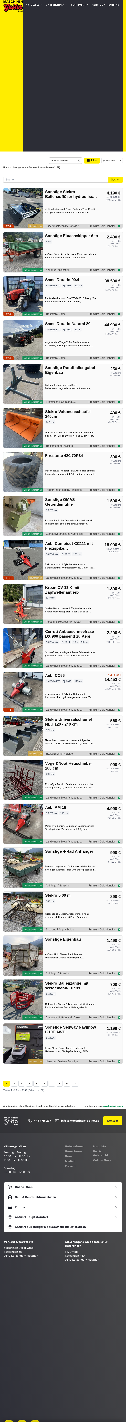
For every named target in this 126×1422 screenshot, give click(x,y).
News (68, 1156)
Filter (94, 160)
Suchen (115, 179)
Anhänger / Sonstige (58, 270)
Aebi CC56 (55, 675)
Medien (70, 1161)
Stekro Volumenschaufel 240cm (68, 414)
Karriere (70, 1166)
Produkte (99, 1146)
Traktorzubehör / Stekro (59, 445)
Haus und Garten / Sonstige (62, 1061)
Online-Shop (102, 1160)
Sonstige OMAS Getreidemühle (60, 502)
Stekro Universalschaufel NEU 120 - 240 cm (68, 721)
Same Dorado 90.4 (62, 279)
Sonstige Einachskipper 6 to (71, 236)
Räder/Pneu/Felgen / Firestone (64, 489)
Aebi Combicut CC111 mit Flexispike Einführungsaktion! (69, 546)
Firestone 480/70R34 (64, 455)
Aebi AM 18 (55, 807)
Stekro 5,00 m (58, 895)
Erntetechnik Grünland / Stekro (63, 1017)
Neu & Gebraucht (100, 1153)
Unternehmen (74, 1146)
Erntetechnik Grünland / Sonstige (59, 402)
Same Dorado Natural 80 (67, 323)
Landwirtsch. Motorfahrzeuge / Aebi (63, 578)
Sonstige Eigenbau (63, 939)
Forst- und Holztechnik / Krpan (63, 621)
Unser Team (73, 1151)
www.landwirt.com (112, 1106)
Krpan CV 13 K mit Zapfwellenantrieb (62, 589)
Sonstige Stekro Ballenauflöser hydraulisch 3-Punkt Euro (70, 194)
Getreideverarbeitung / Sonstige (64, 533)
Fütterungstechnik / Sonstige (62, 226)
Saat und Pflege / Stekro (60, 929)
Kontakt (114, 4)
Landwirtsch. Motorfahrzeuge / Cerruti (63, 666)
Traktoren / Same (56, 314)
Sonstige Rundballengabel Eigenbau (70, 370)
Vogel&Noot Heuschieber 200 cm (68, 765)
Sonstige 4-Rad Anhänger (69, 851)
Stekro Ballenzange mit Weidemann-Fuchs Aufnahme (66, 985)
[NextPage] (74, 1084)
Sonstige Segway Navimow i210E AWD (70, 1029)
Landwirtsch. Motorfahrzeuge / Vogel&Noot (63, 798)
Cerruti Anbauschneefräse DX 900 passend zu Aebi (69, 633)
